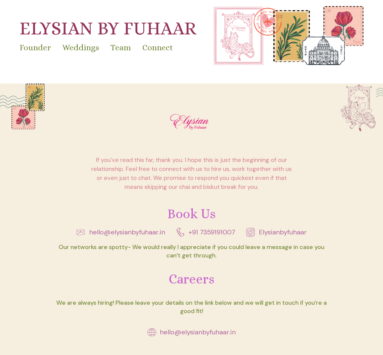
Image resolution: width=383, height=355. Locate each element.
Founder (35, 47)
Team (120, 47)
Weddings (80, 47)
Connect (157, 47)
